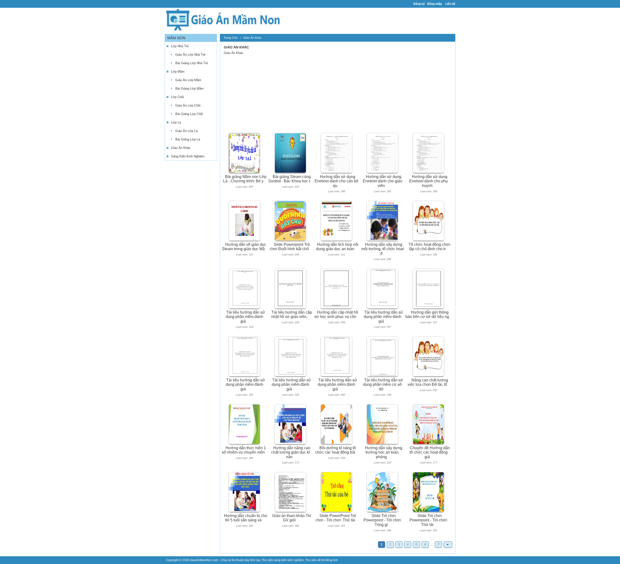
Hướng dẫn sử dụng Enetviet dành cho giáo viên (382, 181)
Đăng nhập (434, 4)
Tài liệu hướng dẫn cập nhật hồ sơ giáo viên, (291, 314)
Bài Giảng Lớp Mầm (189, 88)
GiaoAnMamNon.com (204, 560)
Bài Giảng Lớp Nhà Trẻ (191, 63)
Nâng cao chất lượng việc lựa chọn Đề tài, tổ (428, 382)
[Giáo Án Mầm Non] (223, 19)
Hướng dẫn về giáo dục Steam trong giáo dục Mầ (244, 246)
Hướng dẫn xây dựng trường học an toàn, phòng (383, 452)
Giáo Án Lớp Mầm (188, 80)
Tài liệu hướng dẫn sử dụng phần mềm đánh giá (245, 316)
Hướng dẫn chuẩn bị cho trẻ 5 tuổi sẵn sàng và (245, 518)
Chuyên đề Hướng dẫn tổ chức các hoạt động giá (430, 452)
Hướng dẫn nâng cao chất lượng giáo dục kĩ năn (290, 452)
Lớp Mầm (178, 71)
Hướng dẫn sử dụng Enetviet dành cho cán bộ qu (336, 181)
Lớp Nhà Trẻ (180, 46)
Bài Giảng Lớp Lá (187, 139)
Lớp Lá (176, 122)
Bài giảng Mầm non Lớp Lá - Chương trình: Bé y (244, 179)
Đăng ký (419, 4)
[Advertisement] (191, 238)
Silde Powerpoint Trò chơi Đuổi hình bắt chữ (290, 246)
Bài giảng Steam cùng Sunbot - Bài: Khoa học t (289, 179)
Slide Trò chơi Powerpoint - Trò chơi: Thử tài (429, 520)
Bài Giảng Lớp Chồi (189, 114)
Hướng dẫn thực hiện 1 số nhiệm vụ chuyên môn (244, 450)
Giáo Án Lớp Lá (186, 131)
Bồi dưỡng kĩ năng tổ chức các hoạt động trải (335, 450)
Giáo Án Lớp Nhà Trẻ (190, 54)
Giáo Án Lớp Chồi (188, 105)
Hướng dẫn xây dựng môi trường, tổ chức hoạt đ (382, 248)
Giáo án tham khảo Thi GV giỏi (291, 518)
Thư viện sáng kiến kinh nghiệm (283, 560)
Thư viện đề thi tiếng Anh (321, 560)
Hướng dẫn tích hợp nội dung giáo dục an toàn (337, 246)
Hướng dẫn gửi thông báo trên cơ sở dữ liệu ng (427, 314)
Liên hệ (450, 4)
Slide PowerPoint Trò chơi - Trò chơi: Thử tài (336, 518)
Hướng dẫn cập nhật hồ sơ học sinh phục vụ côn (336, 314)
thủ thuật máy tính (243, 560)
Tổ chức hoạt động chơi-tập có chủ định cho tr (430, 246)
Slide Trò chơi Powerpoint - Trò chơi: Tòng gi (383, 520)
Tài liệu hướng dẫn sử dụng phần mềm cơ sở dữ (383, 384)
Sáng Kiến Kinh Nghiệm (187, 156)
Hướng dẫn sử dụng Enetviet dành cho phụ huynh (428, 181)
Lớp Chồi (177, 97)
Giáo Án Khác (181, 148)
